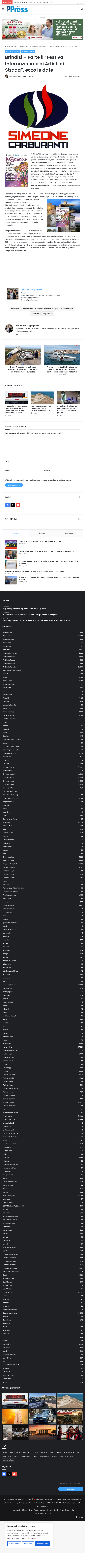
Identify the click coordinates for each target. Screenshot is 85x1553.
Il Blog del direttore (9, 929)
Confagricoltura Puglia (11, 746)
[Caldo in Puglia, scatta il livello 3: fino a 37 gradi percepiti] (15, 1416)
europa (5, 850)
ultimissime (7, 1344)
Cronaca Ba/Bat (8, 767)
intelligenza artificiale (10, 971)
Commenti (69, 533)
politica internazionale (10, 1088)
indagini (5, 954)
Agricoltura (7, 636)
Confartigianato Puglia (11, 750)
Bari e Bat (6, 708)
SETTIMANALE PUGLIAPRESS (13, 1206)
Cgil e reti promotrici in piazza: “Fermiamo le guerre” (40, 541)
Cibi (6, 1026)
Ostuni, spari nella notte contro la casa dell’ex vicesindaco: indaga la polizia (67, 409)
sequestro (6, 1199)
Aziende (6, 701)
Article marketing (9, 684)
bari (11, 1452)
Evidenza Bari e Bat (10, 864)
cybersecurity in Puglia (11, 795)
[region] (28, 1536)
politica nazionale (9, 1095)
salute (5, 1178)
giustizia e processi (9, 923)
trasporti (6, 1334)
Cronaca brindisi (8, 774)
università (6, 1347)
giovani (5, 919)
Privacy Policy (70, 1510)
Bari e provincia (8, 712)
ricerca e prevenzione (10, 1164)
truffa (5, 1337)
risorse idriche (8, 1175)
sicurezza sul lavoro (10, 1220)
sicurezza (6, 1213)
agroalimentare (8, 639)
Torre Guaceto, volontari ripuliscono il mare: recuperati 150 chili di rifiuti (42, 408)
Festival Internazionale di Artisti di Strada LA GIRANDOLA (48, 309)
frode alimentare (9, 909)
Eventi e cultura (8, 857)
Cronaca (6, 764)
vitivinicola (7, 1372)
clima (5, 732)
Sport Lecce (7, 1289)
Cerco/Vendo (16, 1510)
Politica (5, 1071)
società (5, 1237)
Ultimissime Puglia (8, 1460)
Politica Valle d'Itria (9, 1106)
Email (7, 470)
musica (5, 1033)
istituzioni (6, 974)
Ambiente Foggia (9, 660)
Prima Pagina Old (28, 51)
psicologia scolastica (10, 1133)
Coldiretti (6, 736)
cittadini (6, 729)
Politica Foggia (8, 1085)
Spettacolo (7, 1251)
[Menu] (3, 10)
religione (6, 1161)
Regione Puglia (44, 1456)
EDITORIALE (7, 826)
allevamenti (7, 646)
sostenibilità (7, 1240)
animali (5, 674)
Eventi (5, 853)
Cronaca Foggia (8, 777)
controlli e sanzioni (9, 753)
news (5, 1040)
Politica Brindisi (8, 1078)
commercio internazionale (12, 739)
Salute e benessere (10, 1182)
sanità (5, 1189)
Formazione (7, 898)
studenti (6, 1303)
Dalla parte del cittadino (11, 798)
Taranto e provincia (10, 1313)
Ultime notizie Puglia (66, 1456)
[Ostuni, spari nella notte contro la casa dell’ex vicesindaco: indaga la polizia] (68, 397)
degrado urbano (8, 802)
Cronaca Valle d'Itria (10, 788)
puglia (35, 1456)
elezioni (5, 829)
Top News (6, 1330)
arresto (5, 677)
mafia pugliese (8, 992)
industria (6, 957)
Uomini (5, 1351)
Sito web (47, 470)
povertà (6, 1109)
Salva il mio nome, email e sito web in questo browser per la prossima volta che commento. (39, 480)
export (5, 881)
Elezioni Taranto (8, 833)
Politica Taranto (8, 1102)
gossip (5, 926)
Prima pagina (7, 1116)
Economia (6, 822)
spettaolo (48, 313)
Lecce (59, 1452)
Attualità (6, 698)
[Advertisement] (42, 270)
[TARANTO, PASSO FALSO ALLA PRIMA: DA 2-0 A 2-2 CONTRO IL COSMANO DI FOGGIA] (70, 1432)
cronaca (35, 1452)
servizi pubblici (8, 1202)
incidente (6, 947)
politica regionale (9, 1099)
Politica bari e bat (9, 1075)
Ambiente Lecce (9, 663)
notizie (36, 313)
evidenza (44, 1452)
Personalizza (14, 1544)
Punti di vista (7, 1151)
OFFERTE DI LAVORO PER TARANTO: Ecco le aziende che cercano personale (34, 571)
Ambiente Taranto (9, 667)
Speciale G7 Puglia (9, 1247)
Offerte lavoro (8, 1061)
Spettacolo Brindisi (9, 1258)
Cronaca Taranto (9, 784)
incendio (6, 940)
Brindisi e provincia (18, 46)
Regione (6, 1157)
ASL (4, 691)
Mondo (5, 1023)
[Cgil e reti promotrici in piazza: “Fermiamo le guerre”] (11, 544)
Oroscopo (6, 1064)
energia (5, 836)
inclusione (6, 950)
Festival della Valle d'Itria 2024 (14, 888)
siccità (5, 1209)
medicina (6, 999)
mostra (5, 1030)
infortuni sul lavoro (9, 961)
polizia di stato (25, 1456)
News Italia (7, 1043)
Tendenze (6, 1323)
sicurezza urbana (9, 1223)
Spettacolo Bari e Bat (10, 1254)
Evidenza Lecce (8, 874)
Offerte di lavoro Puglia (30, 1510)
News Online (7, 1047)
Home (8, 46)
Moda (5, 1019)
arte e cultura (8, 681)
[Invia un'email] (25, 76)
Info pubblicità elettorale (43, 1513)
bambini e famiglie (9, 705)
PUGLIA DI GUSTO (9, 1144)
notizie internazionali (10, 1050)
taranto (54, 1456)
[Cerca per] (82, 10)
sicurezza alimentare (10, 1216)
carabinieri (26, 1452)
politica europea (8, 1081)
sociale (5, 1233)
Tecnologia (7, 1320)
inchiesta (6, 943)
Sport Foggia (7, 1285)
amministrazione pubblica (12, 670)
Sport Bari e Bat (8, 1278)
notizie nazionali (8, 1057)
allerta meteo (7, 643)
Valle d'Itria (7, 1358)
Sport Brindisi (7, 1282)
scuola (5, 1192)
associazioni (7, 694)
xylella (5, 1382)
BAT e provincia (8, 715)
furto (4, 916)
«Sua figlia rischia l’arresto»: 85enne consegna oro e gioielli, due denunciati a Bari (42, 2)
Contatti (49, 1510)
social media (7, 1230)
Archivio (42, 1510)
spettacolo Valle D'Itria (11, 1271)
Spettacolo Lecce (9, 1265)
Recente (42, 533)
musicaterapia (8, 1037)
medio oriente (8, 1002)
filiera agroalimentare (10, 891)
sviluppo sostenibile (10, 1309)
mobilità (6, 1012)
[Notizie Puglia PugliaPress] (17, 9)
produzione (7, 1126)
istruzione (6, 978)
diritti (5, 808)
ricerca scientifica (9, 1168)
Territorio (6, 1327)
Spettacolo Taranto (10, 1268)
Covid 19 (6, 760)
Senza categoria (9, 1195)
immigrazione (7, 933)
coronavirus (7, 757)
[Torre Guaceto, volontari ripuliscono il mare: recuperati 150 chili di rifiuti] (42, 397)
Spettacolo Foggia (9, 1261)
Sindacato (6, 1227)
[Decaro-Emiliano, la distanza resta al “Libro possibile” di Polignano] (11, 554)
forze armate (7, 902)
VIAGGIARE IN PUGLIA (11, 1365)
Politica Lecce (8, 1092)
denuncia (6, 805)
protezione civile (9, 1130)
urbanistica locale (9, 1354)
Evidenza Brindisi (9, 867)
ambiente (6, 650)
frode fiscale (7, 912)
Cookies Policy (59, 1510)
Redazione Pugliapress (16, 76)
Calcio (5, 722)
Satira (7, 1299)
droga (5, 815)
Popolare (15, 533)
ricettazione (7, 1171)
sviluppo (6, 1306)
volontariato (7, 1379)
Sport (5, 1275)
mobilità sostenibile (9, 1016)
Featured (6, 885)
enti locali (6, 843)
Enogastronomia (8, 840)
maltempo (6, 995)
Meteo (5, 1005)
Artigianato (7, 688)
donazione (6, 812)
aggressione (7, 632)
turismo (5, 1341)
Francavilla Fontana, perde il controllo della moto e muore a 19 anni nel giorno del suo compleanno (16, 409)
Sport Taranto (8, 1292)
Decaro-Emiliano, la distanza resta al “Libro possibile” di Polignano (46, 551)
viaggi (5, 1361)
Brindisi (15, 309)
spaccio (6, 1244)
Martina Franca (69, 1452)
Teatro (5, 1316)
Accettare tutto (42, 1544)
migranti (6, 1009)
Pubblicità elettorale (10, 1137)
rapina (5, 1154)
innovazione (7, 967)
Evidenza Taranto (9, 878)
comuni (5, 743)
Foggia (52, 1452)
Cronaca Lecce (8, 781)
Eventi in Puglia (8, 860)
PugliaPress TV (8, 1147)
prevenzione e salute (10, 1113)
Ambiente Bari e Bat (10, 653)
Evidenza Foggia (8, 871)
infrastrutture (7, 964)
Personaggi (7, 1068)
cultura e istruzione (10, 791)
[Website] (17, 334)
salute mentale (8, 1185)
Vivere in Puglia (8, 1375)
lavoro (5, 981)
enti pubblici (7, 846)
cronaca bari (7, 770)
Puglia (5, 1140)
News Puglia (7, 1456)
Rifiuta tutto (28, 1544)
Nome (7, 461)
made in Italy (7, 988)
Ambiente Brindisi (9, 656)
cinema (5, 726)
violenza (6, 1368)
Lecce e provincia (9, 985)
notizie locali (7, 1054)
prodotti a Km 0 (8, 1123)
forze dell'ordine (8, 905)
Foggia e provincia (9, 895)
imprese (6, 936)
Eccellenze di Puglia (10, 819)
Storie (5, 1296)
